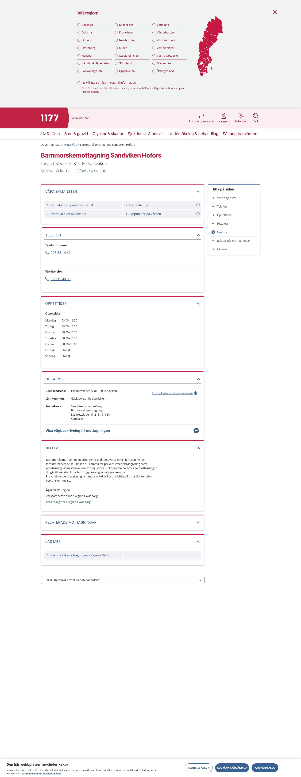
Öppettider (224, 215)
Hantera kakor (198, 767)
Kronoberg (126, 32)
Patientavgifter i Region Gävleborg (68, 502)
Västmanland (165, 48)
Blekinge (87, 24)
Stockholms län (129, 55)
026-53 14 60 (61, 252)
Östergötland (165, 71)
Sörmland (125, 63)
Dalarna (87, 32)
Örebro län (164, 63)
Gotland (87, 40)
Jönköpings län (92, 71)
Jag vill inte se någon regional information (109, 83)
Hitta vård (70, 145)
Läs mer (222, 249)
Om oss (222, 232)
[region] (150, 768)
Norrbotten (126, 40)
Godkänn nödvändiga (232, 767)
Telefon (222, 206)
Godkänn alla (265, 767)
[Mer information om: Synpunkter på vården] (198, 214)
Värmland (163, 24)
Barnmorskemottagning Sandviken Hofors (107, 145)
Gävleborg (88, 48)
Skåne (123, 48)
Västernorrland (166, 40)
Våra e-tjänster (227, 198)
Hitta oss (223, 223)
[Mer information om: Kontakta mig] (198, 205)
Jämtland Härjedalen (95, 63)
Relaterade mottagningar (233, 241)
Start (58, 145)
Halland (87, 55)
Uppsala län (127, 71)
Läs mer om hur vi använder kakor (41, 773)
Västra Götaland (167, 55)
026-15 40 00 (61, 279)
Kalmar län (126, 24)
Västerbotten (165, 32)
